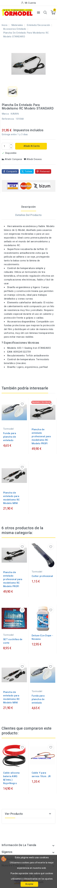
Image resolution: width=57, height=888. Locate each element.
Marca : (6, 114)
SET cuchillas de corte (12, 641)
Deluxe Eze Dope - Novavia (42, 637)
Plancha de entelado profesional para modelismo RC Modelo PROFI (41, 436)
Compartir (11, 171)
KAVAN (15, 114)
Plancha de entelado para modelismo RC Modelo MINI (11, 498)
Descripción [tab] (28, 207)
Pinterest (45, 171)
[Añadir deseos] (22, 404)
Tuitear (28, 171)
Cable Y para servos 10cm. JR (41, 774)
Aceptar (29, 884)
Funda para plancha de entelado (9, 437)
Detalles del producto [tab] (28, 215)
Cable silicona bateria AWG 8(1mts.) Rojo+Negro (11, 778)
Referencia (8, 119)
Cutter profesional (42, 576)
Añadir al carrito (31, 146)
